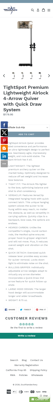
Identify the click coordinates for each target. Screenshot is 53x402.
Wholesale (37, 375)
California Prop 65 (16, 370)
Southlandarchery (29, 385)
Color (6, 122)
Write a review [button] (26, 335)
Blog (24, 360)
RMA (12, 375)
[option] (13, 75)
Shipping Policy (38, 370)
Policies (23, 375)
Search (14, 360)
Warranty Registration (26, 365)
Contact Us (36, 360)
